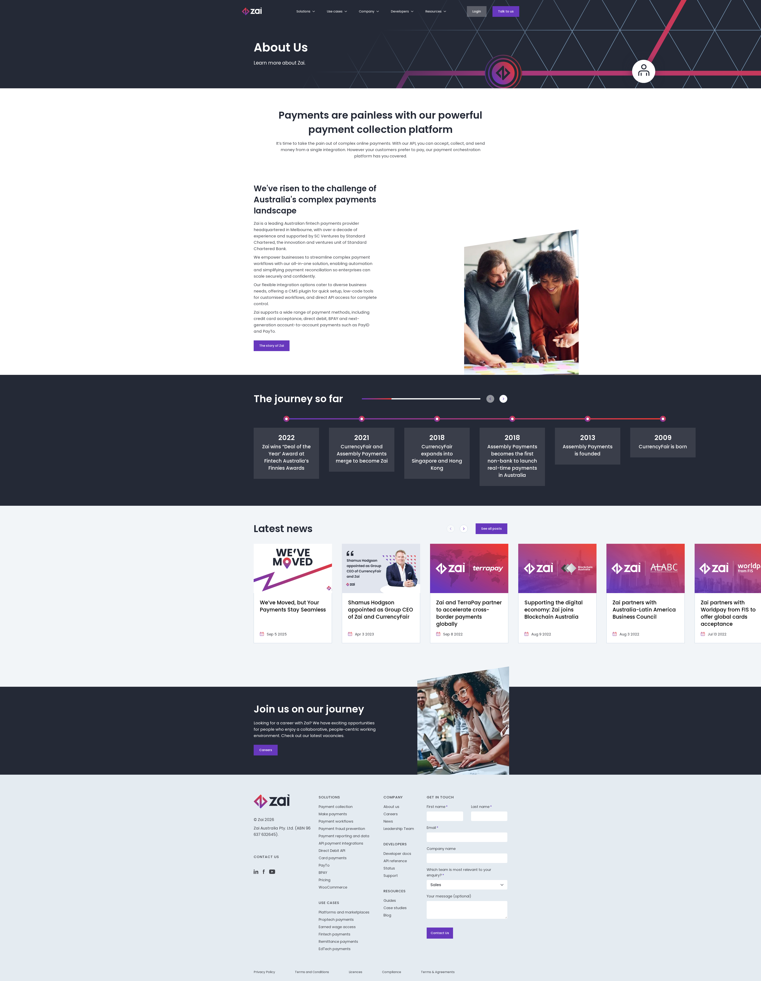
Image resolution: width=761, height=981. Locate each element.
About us (391, 806)
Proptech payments (336, 919)
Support (390, 875)
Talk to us (506, 11)
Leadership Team (398, 828)
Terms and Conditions (312, 972)
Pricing (324, 879)
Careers (265, 750)
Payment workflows (336, 821)
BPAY (323, 872)
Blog (387, 915)
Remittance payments (338, 941)
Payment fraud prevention (342, 828)
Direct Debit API (332, 850)
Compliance (391, 972)
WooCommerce (333, 887)
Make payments (333, 813)
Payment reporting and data (344, 835)
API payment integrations (341, 843)
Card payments (333, 857)
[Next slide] (503, 399)
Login (476, 11)
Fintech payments (334, 934)
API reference (395, 860)
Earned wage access (337, 926)
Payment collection (336, 806)
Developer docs (397, 853)
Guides (389, 900)
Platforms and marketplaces (344, 912)
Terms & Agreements (438, 972)
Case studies (395, 907)
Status (389, 868)
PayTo (324, 865)
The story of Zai (271, 345)
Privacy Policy (264, 972)
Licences (355, 972)
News (388, 821)
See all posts (491, 528)
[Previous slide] (490, 399)
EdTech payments (335, 948)
